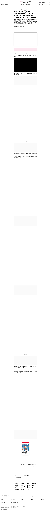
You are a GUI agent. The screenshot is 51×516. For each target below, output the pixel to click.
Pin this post (25, 442)
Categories (43, 2)
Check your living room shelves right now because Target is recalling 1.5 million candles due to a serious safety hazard (17, 486)
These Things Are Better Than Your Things (31, 9)
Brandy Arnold (23, 462)
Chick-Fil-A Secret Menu (4, 509)
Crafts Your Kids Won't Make (14, 502)
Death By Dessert (13, 503)
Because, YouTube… (3, 502)
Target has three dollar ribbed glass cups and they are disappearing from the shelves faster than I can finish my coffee (23, 486)
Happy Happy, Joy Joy (16, 9)
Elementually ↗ (23, 507)
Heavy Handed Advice (22, 9)
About (47, 2)
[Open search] (49, 2)
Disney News (12, 508)
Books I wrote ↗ (23, 503)
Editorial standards (23, 502)
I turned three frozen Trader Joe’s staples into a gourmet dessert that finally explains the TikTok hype (34, 486)
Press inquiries (23, 506)
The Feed (40, 2)
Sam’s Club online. (23, 372)
